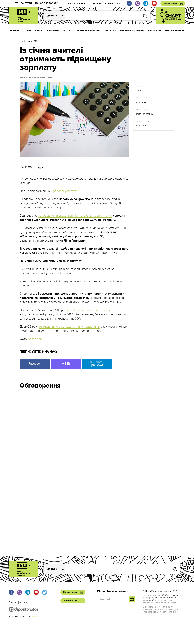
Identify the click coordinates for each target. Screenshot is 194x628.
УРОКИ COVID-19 (77, 3)
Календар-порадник (89, 30)
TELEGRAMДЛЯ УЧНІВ (97, 363)
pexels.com (35, 339)
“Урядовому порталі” (64, 191)
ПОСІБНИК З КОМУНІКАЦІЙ (106, 3)
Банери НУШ (70, 600)
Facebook (34, 364)
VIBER (66, 364)
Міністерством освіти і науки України (160, 598)
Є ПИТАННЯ (53, 30)
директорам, (39, 77)
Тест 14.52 (141, 125)
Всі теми (26, 3)
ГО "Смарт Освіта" (169, 595)
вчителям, (26, 77)
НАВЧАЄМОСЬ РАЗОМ (132, 30)
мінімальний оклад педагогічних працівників (69, 326)
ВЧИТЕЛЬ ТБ (154, 30)
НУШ (50, 77)
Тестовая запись (144, 114)
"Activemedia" (38, 616)
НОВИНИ (14, 30)
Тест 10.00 (141, 102)
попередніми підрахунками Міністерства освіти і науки (75, 215)
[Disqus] (97, 432)
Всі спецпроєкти (46, 3)
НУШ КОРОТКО (173, 30)
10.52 (138, 90)
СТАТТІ (27, 30)
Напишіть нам (170, 3)
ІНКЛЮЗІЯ (110, 30)
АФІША (39, 30)
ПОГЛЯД (67, 30)
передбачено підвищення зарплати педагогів (97, 310)
